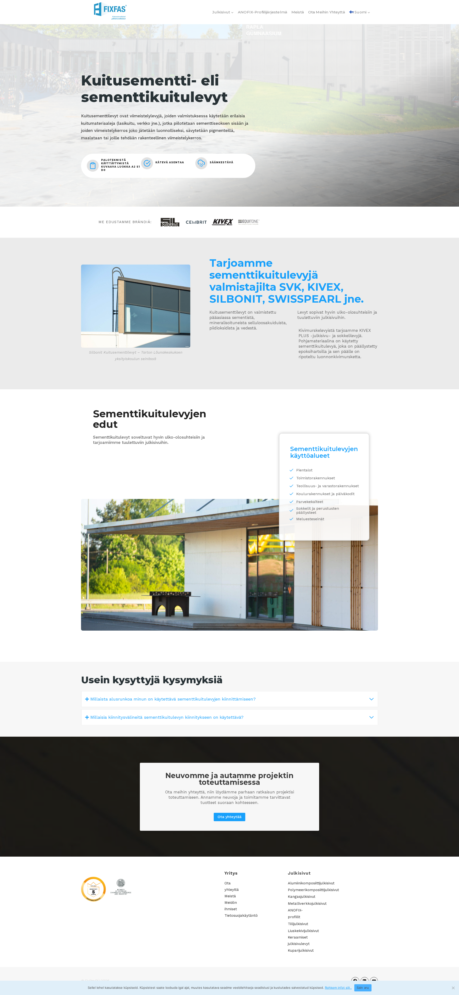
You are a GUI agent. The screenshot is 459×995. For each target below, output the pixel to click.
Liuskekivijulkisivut (303, 931)
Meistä (297, 12)
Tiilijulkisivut (298, 924)
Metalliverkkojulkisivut (307, 903)
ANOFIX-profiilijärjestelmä (262, 12)
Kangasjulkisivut (301, 896)
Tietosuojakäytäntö (241, 915)
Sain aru (363, 987)
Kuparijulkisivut (301, 950)
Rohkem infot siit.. (338, 987)
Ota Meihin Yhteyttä (326, 12)
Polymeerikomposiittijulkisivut (313, 890)
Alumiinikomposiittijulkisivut (311, 883)
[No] (453, 987)
